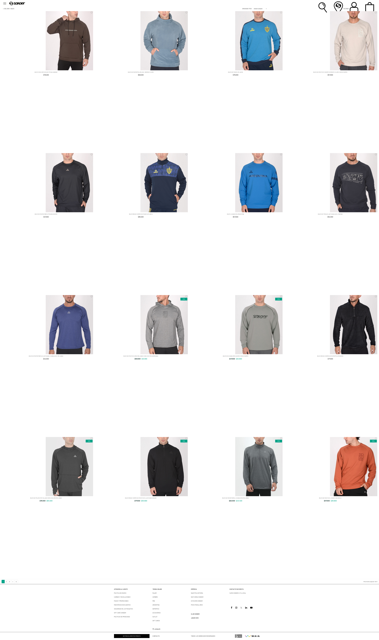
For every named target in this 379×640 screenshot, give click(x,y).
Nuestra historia (197, 593)
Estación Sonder (197, 601)
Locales (157, 629)
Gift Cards (156, 620)
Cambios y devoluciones (122, 597)
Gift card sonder (120, 613)
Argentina (155, 605)
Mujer (154, 593)
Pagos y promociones (121, 601)
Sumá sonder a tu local (237, 593)
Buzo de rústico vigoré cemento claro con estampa (330, 72)
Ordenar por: (247, 8)
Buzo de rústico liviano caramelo (330, 498)
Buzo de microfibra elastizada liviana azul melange (46, 356)
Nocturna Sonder (197, 597)
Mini (153, 601)
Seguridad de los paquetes (123, 609)
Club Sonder (195, 614)
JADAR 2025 (195, 618)
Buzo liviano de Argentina (235, 214)
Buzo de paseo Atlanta (235, 72)
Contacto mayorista (236, 589)
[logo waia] (252, 636)
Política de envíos (120, 593)
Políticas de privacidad (122, 617)
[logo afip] (238, 636)
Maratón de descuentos (122, 605)
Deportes (155, 609)
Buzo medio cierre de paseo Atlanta (140, 214)
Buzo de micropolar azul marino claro (141, 72)
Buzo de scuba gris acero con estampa (235, 356)
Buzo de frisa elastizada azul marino (330, 214)
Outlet (154, 617)
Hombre (155, 597)
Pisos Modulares (197, 605)
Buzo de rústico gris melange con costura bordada (140, 356)
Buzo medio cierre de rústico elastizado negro (141, 498)
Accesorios (156, 613)
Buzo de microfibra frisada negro (46, 214)
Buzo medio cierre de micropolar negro (330, 356)
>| (16, 581)
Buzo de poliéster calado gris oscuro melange (46, 498)
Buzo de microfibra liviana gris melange (235, 498)
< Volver (6, 8)
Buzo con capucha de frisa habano (46, 72)
